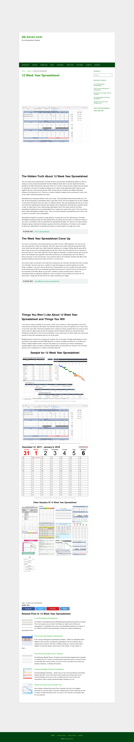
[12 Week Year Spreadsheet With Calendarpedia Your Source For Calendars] (55, 471)
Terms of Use (72, 735)
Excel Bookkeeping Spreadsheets (46, 618)
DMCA (53, 735)
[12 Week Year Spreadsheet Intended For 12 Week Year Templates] (63, 530)
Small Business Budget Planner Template (48, 654)
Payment (97, 65)
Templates (70, 65)
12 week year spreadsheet (34, 603)
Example (89, 65)
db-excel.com (32, 37)
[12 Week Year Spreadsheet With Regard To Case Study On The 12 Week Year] (80, 514)
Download (43, 65)
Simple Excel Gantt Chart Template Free (48, 685)
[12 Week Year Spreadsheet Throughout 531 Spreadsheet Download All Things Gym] (47, 530)
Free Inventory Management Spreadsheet (48, 636)
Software (79, 65)
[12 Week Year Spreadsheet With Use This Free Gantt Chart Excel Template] (55, 378)
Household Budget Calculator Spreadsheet (49, 669)
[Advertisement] (67, 17)
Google (35, 65)
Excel (52, 65)
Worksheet (26, 65)
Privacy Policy (61, 735)
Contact (80, 735)
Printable (60, 65)
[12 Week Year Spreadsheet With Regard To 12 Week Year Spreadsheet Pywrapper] (47, 547)
